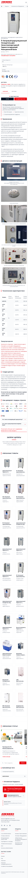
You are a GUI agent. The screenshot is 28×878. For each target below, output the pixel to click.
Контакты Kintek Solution (7, 848)
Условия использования (6, 866)
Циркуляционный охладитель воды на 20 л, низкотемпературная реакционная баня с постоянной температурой (20, 523)
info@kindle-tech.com (9, 818)
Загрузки (14, 91)
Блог (2, 846)
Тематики (3, 860)
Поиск (23, 763)
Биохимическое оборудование (17, 6)
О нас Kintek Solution (6, 833)
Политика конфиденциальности (6, 863)
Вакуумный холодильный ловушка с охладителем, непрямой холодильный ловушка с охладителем (6, 680)
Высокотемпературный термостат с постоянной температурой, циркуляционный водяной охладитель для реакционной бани (20, 628)
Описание (5, 91)
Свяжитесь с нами (5, 84)
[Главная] (1, 6)
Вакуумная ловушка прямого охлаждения (20, 654)
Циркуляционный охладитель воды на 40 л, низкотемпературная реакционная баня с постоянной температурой (7, 602)
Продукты (7, 6)
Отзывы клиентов (5, 835)
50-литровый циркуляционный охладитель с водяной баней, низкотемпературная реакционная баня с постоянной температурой (7, 523)
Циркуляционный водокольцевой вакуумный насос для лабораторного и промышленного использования (7, 654)
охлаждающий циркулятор (8, 771)
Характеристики (21, 99)
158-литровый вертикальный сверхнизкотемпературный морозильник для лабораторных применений (7, 706)
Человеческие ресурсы (6, 843)
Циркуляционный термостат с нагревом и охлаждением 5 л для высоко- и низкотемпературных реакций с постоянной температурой (7, 471)
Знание (3, 856)
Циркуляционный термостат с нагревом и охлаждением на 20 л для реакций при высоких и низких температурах (7, 576)
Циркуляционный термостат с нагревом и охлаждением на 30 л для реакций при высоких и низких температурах (7, 628)
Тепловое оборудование (21, 835)
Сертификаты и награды (7, 841)
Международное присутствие (5, 838)
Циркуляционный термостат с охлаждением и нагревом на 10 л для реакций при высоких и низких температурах (20, 549)
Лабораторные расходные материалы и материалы (21, 839)
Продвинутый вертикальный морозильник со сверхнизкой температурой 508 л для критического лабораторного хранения (20, 706)
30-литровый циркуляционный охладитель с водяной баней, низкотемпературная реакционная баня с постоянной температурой (20, 576)
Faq (2, 858)
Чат (8, 99)
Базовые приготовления (21, 833)
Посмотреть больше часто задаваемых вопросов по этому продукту (11, 429)
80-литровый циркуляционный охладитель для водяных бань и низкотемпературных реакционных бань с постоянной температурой (20, 497)
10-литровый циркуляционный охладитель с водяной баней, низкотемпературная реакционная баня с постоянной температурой (20, 471)
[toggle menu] (26, 2)
